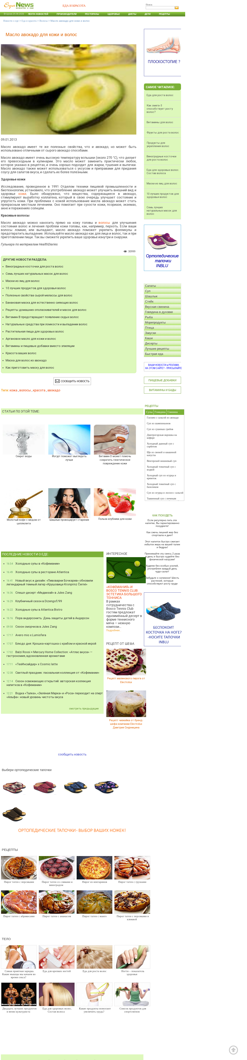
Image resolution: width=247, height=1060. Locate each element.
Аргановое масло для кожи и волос (31, 338)
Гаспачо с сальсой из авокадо (163, 417)
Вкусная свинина (157, 306)
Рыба (149, 317)
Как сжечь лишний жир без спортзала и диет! (162, 534)
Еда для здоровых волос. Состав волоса (57, 1010)
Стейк (149, 301)
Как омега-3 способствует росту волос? (160, 109)
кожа (13, 390)
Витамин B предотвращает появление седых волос (42, 317)
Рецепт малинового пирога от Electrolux (126, 680)
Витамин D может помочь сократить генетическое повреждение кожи (115, 460)
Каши (149, 338)
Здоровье (113, 14)
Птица (149, 327)
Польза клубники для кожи (115, 518)
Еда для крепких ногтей (57, 971)
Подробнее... (113, 630)
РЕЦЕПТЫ (151, 405)
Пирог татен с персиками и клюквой (133, 918)
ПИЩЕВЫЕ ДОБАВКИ (162, 380)
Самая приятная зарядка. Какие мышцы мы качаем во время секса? (19, 974)
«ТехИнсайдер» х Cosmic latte (32, 664)
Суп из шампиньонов (159, 423)
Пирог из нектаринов (94, 881)
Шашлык (151, 296)
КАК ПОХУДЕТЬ (162, 515)
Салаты (150, 286)
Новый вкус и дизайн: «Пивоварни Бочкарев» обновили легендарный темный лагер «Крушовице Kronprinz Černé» (50, 582)
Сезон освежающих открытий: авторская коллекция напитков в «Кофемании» (49, 683)
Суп (147, 291)
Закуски (150, 333)
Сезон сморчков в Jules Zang (32, 626)
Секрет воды (24, 456)
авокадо (53, 390)
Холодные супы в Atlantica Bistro (34, 609)
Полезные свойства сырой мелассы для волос (39, 295)
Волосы (43, 21)
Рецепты (164, 14)
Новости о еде (11, 21)
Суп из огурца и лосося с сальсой (165, 492)
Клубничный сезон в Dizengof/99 (34, 601)
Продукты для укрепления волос (158, 144)
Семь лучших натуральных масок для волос (37, 273)
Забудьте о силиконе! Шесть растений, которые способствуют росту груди (162, 580)
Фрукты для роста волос (163, 132)
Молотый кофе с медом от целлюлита (24, 521)
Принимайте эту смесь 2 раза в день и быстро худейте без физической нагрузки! (162, 556)
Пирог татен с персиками (19, 881)
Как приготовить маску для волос (30, 367)
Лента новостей (38, 14)
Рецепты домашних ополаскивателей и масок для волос (46, 310)
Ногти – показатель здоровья (132, 973)
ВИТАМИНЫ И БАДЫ (162, 390)
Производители (67, 14)
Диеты (132, 14)
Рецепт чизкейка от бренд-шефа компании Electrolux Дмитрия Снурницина (126, 724)
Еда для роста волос (95, 971)
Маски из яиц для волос (23, 281)
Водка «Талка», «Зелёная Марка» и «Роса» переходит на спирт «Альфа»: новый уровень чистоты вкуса (55, 695)
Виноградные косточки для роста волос (34, 266)
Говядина (160, 412)
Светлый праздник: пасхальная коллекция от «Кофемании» (53, 672)
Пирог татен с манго (94, 916)
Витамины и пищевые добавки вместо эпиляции (40, 346)
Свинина (173, 412)
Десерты (151, 343)
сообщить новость (72, 754)
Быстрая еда (154, 354)
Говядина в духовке (159, 312)
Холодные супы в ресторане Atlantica (38, 572)
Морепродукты (155, 322)
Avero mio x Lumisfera (26, 635)
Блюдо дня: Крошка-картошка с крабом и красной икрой (51, 643)
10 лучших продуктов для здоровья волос (36, 288)
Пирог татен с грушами (132, 881)
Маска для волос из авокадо (26, 360)
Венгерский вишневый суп (161, 461)
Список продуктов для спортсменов (133, 1010)
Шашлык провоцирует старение (69, 519)
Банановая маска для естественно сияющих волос (42, 302)
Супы (149, 412)
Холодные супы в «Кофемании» (33, 563)
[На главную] (18, 10)
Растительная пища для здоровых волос (35, 331)
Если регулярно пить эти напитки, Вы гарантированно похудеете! (162, 523)
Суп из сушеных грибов (160, 429)
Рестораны (92, 14)
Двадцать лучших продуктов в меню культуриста (19, 1010)
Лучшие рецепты (157, 348)
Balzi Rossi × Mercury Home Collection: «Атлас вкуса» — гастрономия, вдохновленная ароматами (49, 654)
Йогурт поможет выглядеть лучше (69, 458)
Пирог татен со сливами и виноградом (57, 883)
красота (39, 390)
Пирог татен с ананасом (56, 916)
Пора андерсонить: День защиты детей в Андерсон (48, 618)
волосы (25, 390)
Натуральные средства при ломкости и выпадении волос (46, 324)
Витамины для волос (160, 122)
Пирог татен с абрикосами (19, 916)
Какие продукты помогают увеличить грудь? (95, 1010)
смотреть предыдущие (84, 708)
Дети (148, 14)
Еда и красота (29, 21)
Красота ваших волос (21, 353)
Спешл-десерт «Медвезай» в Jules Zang (39, 592)
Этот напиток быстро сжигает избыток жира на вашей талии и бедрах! (162, 544)
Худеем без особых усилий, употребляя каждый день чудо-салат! (162, 568)
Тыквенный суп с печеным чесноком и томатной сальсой (163, 500)
